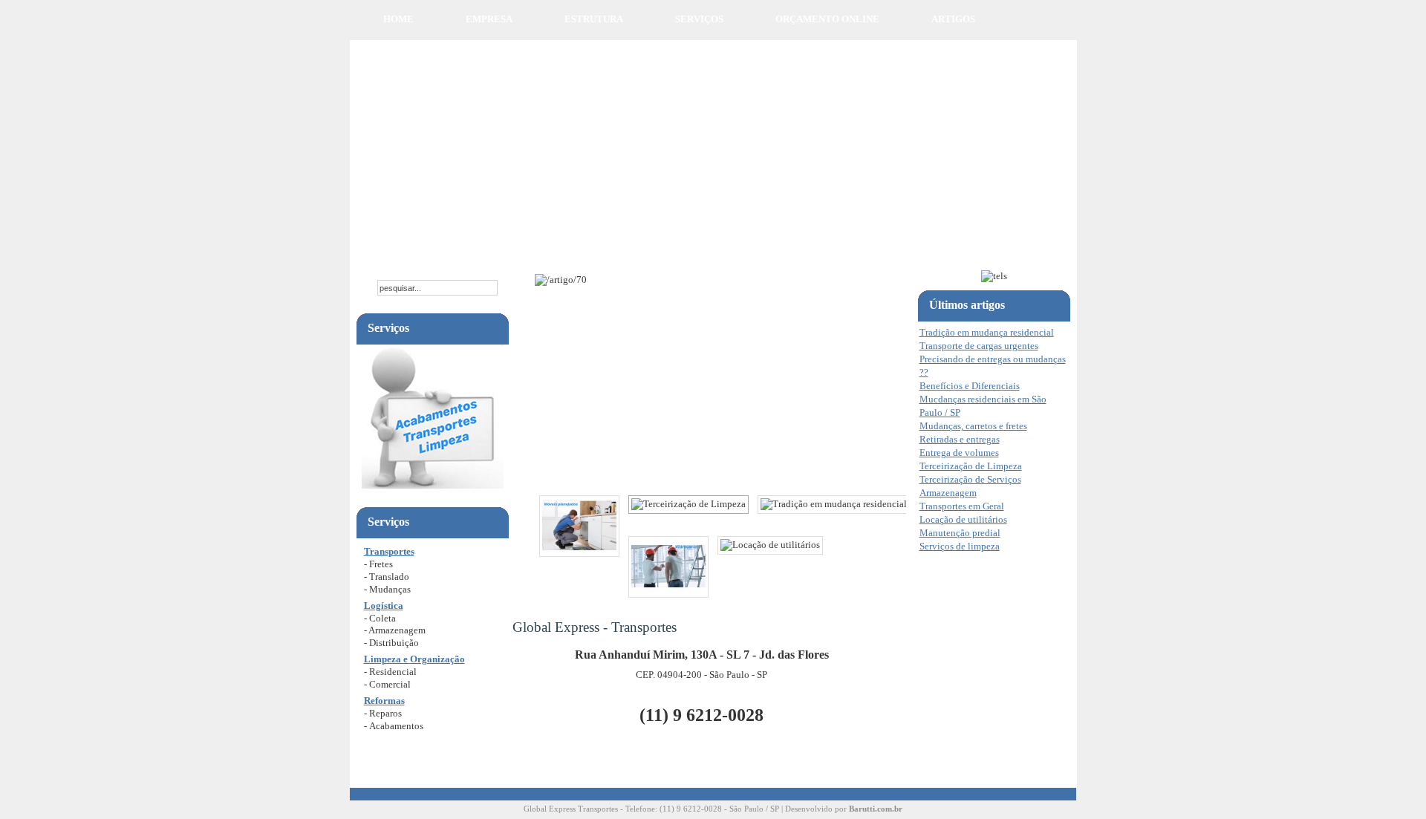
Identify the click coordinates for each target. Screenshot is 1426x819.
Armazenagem (948, 492)
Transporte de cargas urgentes (978, 345)
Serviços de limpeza (959, 546)
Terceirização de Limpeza (970, 466)
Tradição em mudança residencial (986, 332)
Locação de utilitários (963, 519)
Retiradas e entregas (959, 439)
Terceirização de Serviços (970, 479)
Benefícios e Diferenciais (969, 385)
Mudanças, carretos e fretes (973, 425)
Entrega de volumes (959, 452)
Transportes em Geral (961, 506)
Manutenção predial (959, 532)
